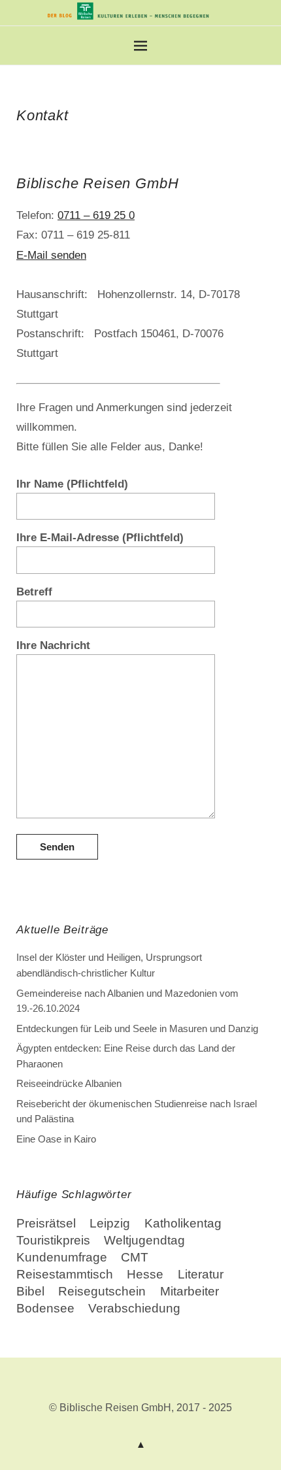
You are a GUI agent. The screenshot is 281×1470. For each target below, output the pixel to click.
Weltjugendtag (144, 1240)
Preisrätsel (46, 1223)
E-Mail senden (51, 254)
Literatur (200, 1274)
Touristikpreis (53, 1240)
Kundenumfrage (61, 1257)
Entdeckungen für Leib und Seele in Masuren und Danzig (137, 1028)
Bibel (30, 1291)
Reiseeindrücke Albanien (69, 1083)
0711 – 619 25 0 (96, 215)
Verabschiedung (134, 1308)
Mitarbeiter (189, 1291)
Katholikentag (183, 1223)
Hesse (145, 1274)
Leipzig (110, 1223)
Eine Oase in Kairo (56, 1138)
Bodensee (45, 1308)
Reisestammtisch (64, 1274)
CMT (134, 1257)
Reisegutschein (102, 1291)
